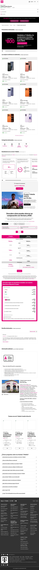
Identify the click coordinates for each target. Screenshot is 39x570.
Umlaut (13, 154)
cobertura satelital (23, 389)
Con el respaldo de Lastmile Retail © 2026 (19, 568)
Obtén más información (22, 43)
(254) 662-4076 (6, 442)
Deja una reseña (32, 331)
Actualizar (19, 188)
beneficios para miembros (25, 385)
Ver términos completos (20, 46)
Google (22, 393)
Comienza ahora (27, 204)
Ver (7, 448)
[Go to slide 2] (16, 51)
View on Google (6, 341)
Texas (11, 25)
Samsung (35, 392)
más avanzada (22, 388)
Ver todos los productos (19, 135)
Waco (14, 25)
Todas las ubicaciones (5, 25)
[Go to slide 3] (27, 51)
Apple (32, 392)
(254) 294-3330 (31, 442)
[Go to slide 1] (5, 51)
